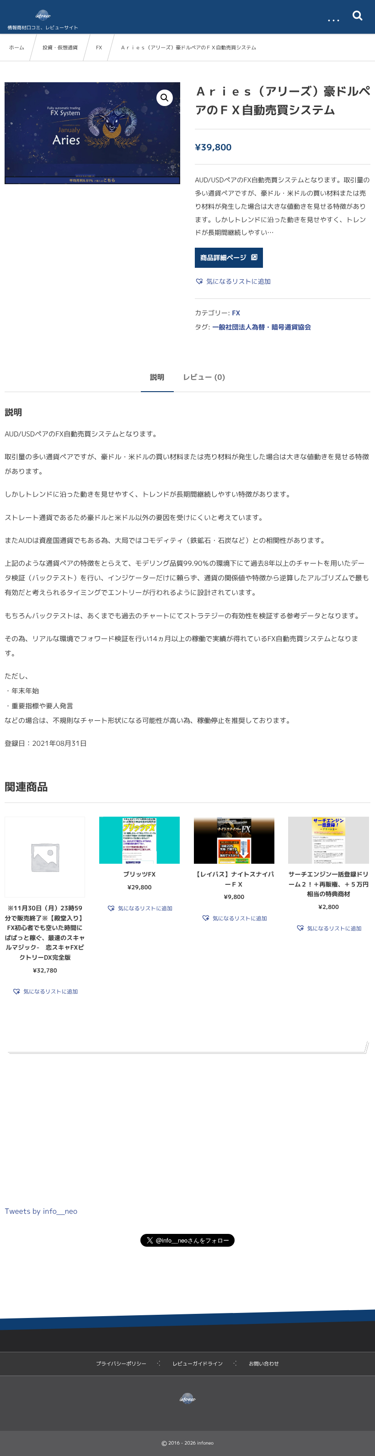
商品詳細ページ (223, 257)
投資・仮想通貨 (60, 47)
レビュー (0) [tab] (204, 377)
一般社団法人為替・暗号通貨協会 (261, 327)
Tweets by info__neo (41, 1211)
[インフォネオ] (43, 15)
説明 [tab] (157, 377)
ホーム (16, 47)
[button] (164, 98)
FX (99, 47)
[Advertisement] (187, 1126)
